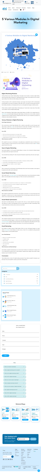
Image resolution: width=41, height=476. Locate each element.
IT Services (18, 7)
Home (9, 7)
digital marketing (4, 113)
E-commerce (22, 274)
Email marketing (7, 229)
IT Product (24, 7)
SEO (12, 126)
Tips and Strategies (22, 283)
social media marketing (13, 175)
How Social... (24, 417)
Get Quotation (15, 9)
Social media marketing (5, 221)
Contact (9, 9)
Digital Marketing (22, 281)
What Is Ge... (4, 416)
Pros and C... (34, 417)
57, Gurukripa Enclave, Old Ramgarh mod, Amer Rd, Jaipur (17, 3)
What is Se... (14, 416)
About (13, 7)
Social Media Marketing (22, 278)
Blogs (33, 7)
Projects (29, 7)
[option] (5, 414)
